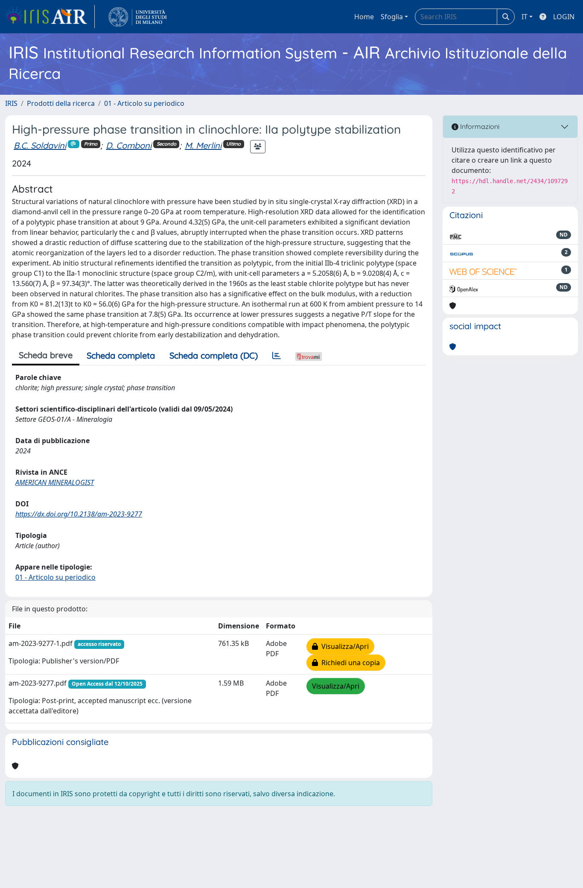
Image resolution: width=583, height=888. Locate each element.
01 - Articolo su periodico (144, 103)
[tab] (276, 356)
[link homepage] (50, 16)
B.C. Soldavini (40, 145)
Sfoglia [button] (392, 16)
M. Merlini (203, 145)
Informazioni (478, 126)
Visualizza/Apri (343, 646)
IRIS (11, 103)
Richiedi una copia (349, 662)
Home (364, 16)
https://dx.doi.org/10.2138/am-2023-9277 (78, 514)
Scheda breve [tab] (46, 355)
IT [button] (525, 16)
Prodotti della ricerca (61, 103)
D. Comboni (129, 145)
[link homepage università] (138, 16)
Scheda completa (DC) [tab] (213, 355)
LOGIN (563, 16)
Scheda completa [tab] (121, 355)
